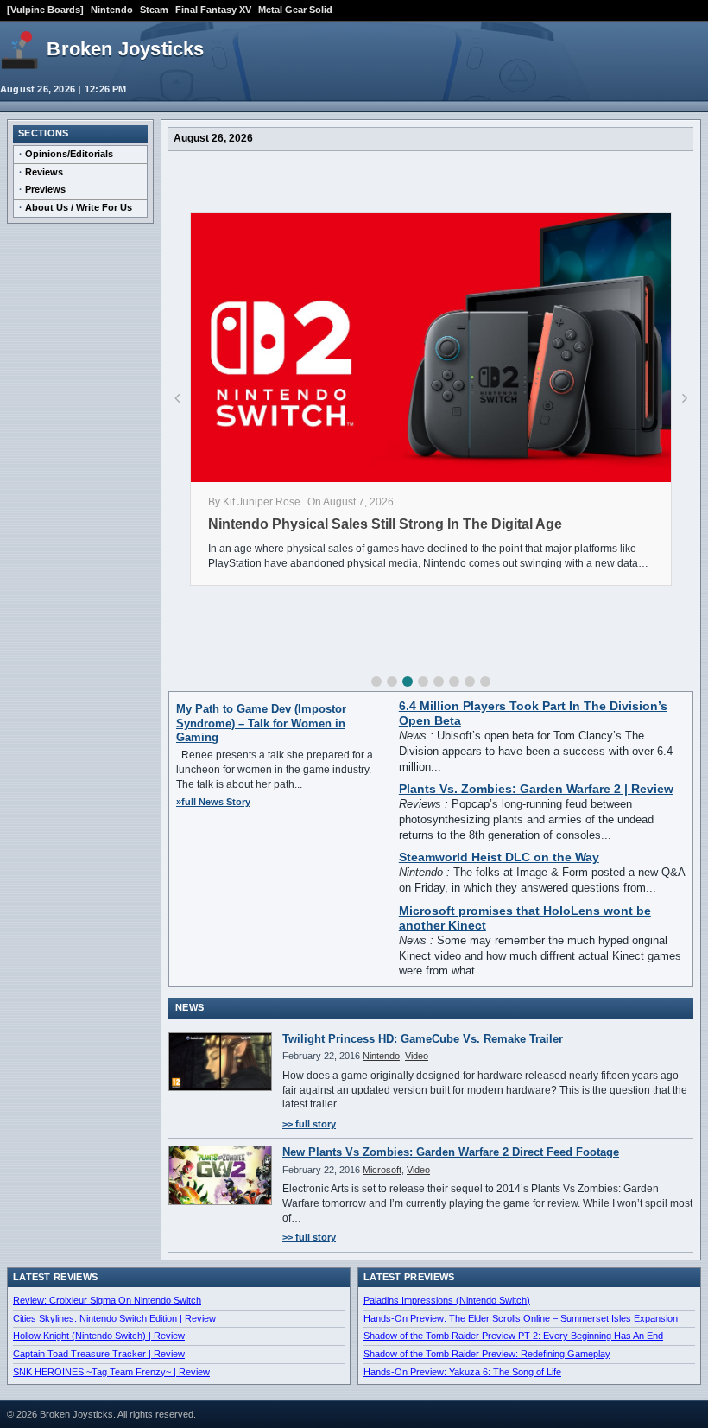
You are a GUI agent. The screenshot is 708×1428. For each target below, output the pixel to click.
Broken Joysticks (125, 49)
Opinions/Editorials (69, 154)
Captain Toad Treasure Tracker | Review (99, 1354)
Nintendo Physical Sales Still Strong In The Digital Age (385, 524)
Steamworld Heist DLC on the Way (499, 857)
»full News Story (213, 802)
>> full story (309, 1124)
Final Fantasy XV (213, 9)
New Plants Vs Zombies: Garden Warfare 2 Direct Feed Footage (450, 1152)
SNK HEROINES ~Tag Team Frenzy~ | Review (111, 1372)
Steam (154, 9)
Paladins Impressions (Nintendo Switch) (446, 1300)
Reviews (44, 172)
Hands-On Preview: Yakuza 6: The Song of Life (462, 1372)
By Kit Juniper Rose (254, 502)
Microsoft (382, 1170)
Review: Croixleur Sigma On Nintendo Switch (107, 1300)
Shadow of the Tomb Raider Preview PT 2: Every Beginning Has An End (513, 1335)
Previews (45, 189)
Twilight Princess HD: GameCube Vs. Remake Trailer (422, 1038)
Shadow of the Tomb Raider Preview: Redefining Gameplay (486, 1354)
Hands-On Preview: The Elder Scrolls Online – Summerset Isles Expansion (520, 1318)
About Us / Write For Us (78, 207)
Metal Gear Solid (295, 9)
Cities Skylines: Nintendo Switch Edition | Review (114, 1318)
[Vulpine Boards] (45, 9)
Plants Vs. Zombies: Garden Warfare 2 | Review (536, 789)
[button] (376, 681)
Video (416, 1055)
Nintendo (112, 9)
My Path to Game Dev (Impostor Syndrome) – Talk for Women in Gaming (261, 723)
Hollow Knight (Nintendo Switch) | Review (99, 1335)
